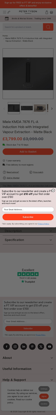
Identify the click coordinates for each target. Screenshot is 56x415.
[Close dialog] (53, 190)
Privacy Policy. (43, 224)
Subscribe (28, 217)
